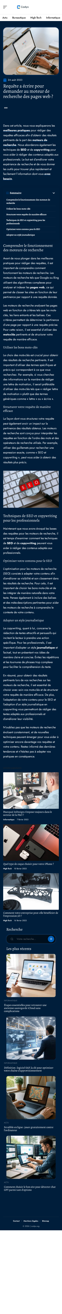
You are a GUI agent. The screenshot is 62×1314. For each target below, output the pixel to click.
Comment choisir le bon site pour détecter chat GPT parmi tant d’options (30, 1188)
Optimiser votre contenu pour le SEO (23, 229)
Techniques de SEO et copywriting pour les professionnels (25, 222)
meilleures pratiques (16, 130)
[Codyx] (23, 7)
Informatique (8, 819)
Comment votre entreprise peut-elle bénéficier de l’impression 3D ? (30, 914)
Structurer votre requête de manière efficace (26, 214)
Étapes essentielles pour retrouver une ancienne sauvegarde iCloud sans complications (25, 1008)
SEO (6, 108)
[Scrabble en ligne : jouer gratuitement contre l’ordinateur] (31, 1097)
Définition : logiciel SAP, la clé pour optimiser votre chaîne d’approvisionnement (28, 1069)
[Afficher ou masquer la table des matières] (38, 193)
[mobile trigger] (6, 7)
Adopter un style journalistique (20, 234)
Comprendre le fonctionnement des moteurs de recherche (28, 201)
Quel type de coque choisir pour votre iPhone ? (28, 864)
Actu (6, 1122)
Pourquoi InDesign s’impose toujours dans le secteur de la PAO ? (27, 813)
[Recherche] (56, 7)
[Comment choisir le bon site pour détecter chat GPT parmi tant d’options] (31, 1157)
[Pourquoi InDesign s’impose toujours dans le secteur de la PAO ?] (31, 790)
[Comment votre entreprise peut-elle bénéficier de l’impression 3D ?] (31, 891)
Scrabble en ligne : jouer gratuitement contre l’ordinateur (28, 1128)
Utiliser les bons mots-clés (18, 208)
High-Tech (7, 868)
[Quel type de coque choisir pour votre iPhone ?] (31, 842)
